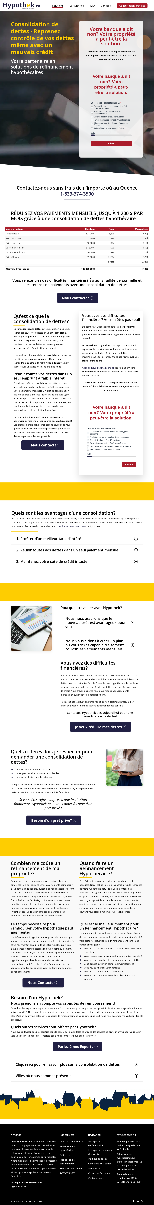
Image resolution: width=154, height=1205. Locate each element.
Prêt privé (65, 1155)
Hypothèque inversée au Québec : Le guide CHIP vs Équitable (129, 1145)
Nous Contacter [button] (41, 983)
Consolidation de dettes (72, 1141)
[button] (42, 445)
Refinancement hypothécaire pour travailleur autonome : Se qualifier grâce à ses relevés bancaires (129, 1162)
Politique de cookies (98, 1158)
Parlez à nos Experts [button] (75, 1046)
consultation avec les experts (70, 526)
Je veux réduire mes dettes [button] (98, 727)
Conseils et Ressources (99, 1173)
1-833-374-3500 (67, 1173)
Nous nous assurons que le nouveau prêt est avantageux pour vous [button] (95, 622)
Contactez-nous (96, 1178)
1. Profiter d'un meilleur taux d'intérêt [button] (49, 538)
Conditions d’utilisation (99, 1163)
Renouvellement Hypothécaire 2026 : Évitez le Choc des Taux (129, 1178)
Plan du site (94, 1168)
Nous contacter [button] (75, 298)
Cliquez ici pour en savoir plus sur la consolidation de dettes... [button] (69, 1064)
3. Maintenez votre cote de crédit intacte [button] (51, 561)
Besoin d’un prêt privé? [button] (51, 820)
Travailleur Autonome (71, 1168)
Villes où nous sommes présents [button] (43, 1075)
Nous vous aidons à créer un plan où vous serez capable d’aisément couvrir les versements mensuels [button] (94, 645)
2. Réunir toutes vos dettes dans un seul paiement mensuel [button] (67, 550)
